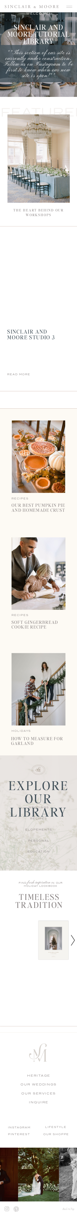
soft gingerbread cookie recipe (34, 624)
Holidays (21, 730)
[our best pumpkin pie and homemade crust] (38, 456)
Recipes (20, 615)
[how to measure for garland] (38, 689)
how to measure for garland (37, 741)
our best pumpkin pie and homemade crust (38, 507)
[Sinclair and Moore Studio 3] (38, 276)
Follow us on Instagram (32, 64)
